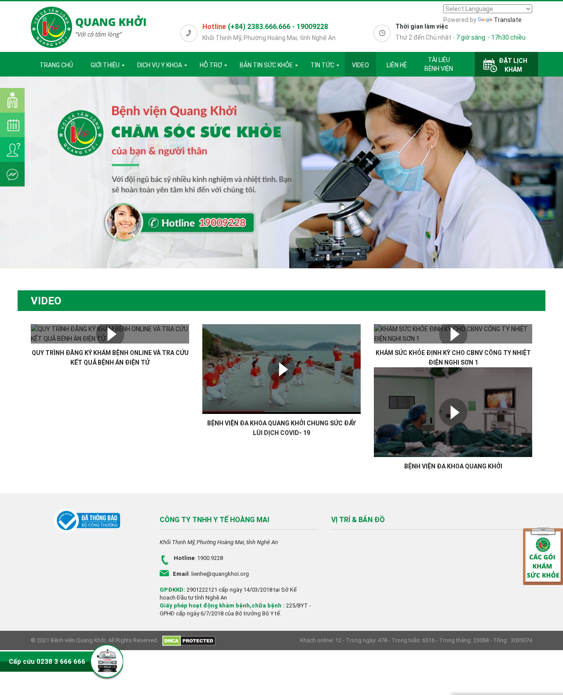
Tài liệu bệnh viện (438, 64)
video (360, 65)
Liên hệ (397, 65)
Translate (508, 19)
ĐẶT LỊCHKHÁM (513, 65)
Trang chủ (56, 65)
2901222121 (201, 589)
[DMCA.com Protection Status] (189, 640)
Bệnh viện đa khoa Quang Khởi (453, 466)
